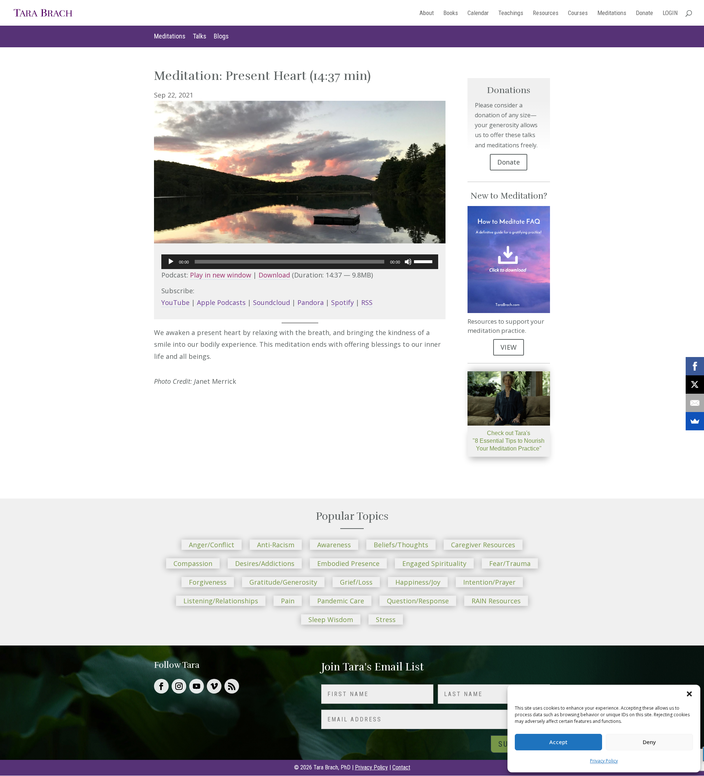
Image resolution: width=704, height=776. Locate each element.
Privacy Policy (604, 761)
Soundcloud (271, 302)
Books (450, 13)
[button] (689, 694)
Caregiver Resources (483, 544)
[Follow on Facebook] (161, 686)
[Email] (695, 403)
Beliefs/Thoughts (401, 544)
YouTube (175, 302)
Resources (545, 13)
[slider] (424, 261)
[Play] (171, 261)
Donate (644, 13)
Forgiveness (208, 582)
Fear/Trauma (510, 563)
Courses (578, 13)
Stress (386, 619)
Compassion (192, 563)
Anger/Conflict (211, 544)
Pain (287, 600)
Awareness (334, 544)
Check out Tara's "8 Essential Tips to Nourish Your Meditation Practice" (508, 441)
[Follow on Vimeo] (214, 686)
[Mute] (408, 261)
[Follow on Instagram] (179, 686)
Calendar (478, 13)
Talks (199, 36)
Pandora (310, 302)
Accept (558, 742)
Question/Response (418, 600)
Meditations (611, 13)
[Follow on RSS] (231, 686)
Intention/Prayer (489, 582)
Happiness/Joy (417, 582)
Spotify (342, 302)
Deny (649, 742)
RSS (367, 302)
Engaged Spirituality (434, 563)
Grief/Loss (356, 582)
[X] (695, 384)
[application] (299, 261)
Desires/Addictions (264, 563)
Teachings (510, 13)
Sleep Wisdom (330, 619)
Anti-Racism (275, 544)
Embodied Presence (348, 563)
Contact (401, 767)
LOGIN (670, 13)
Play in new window (220, 275)
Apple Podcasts (221, 302)
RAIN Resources (496, 600)
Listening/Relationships (220, 600)
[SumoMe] (695, 421)
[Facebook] (695, 366)
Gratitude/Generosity (283, 582)
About (426, 13)
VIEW (508, 347)
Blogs (221, 36)
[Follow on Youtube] (196, 686)
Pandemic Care (340, 600)
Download (274, 275)
